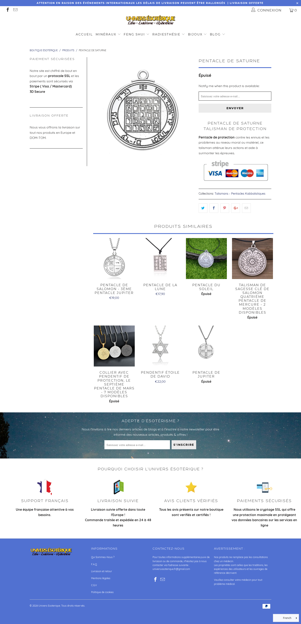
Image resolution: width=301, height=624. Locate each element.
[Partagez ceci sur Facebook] (213, 208)
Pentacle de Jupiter (206, 346)
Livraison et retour (101, 571)
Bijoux (195, 34)
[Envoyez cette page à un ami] (246, 208)
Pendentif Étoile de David (160, 346)
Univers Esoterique (49, 605)
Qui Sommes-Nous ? (102, 557)
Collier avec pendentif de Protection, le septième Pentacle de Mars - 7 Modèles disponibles (114, 346)
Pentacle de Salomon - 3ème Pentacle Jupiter (114, 258)
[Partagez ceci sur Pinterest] (224, 208)
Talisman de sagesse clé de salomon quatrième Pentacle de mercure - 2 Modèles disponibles (252, 258)
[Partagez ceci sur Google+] (235, 208)
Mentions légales (100, 578)
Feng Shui (134, 34)
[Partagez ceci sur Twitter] (203, 208)
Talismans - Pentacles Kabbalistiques (240, 193)
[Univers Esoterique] (150, 20)
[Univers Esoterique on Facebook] (7, 10)
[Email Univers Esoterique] (15, 10)
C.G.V (94, 585)
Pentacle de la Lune (160, 258)
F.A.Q (94, 564)
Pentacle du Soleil (206, 258)
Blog (216, 34)
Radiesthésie (166, 34)
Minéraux (106, 34)
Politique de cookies (102, 592)
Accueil (84, 34)
